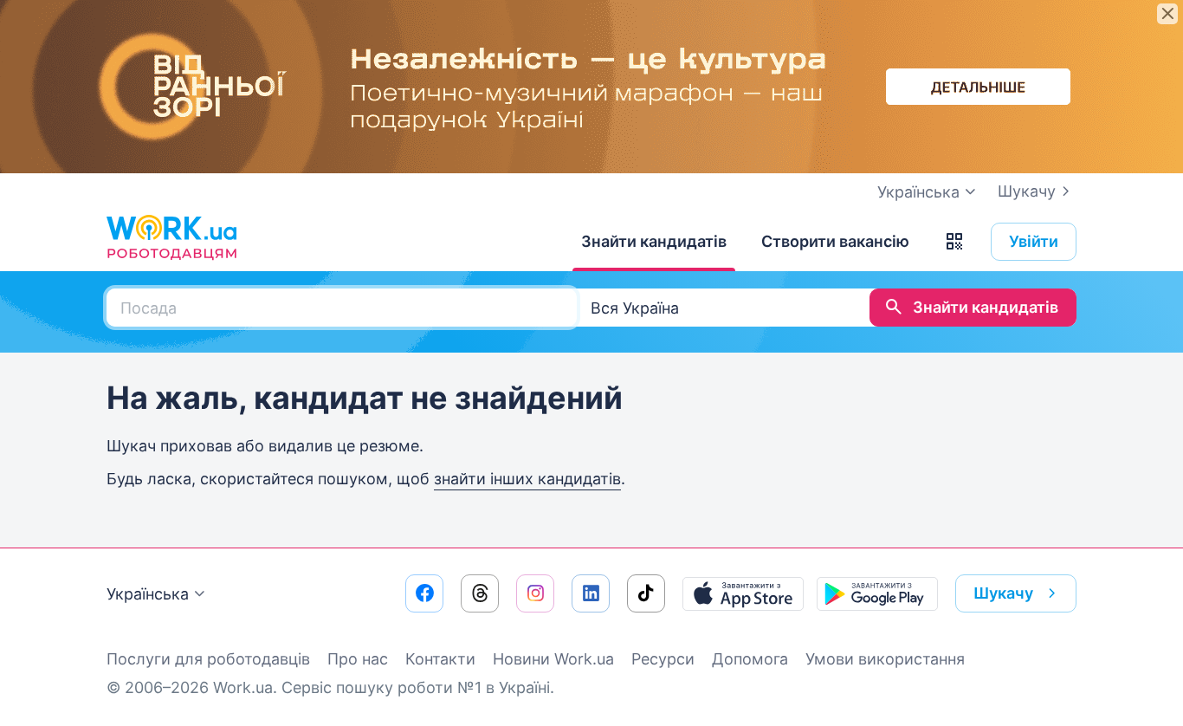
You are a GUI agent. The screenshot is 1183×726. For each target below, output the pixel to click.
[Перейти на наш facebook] (424, 593)
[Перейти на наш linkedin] (591, 593)
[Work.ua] (171, 237)
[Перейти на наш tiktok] (646, 593)
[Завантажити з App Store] (743, 593)
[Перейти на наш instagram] (535, 593)
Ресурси (663, 659)
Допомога (750, 659)
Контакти (440, 659)
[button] (954, 241)
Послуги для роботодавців (208, 659)
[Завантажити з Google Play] (877, 593)
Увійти (1033, 241)
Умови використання (885, 659)
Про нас (357, 659)
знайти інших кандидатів (527, 479)
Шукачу (1027, 191)
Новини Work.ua (553, 659)
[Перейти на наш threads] (480, 593)
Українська (148, 594)
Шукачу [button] (1003, 593)
